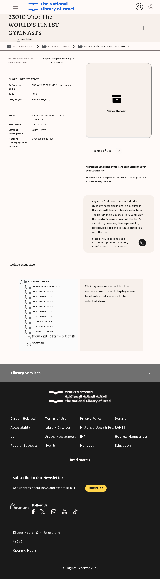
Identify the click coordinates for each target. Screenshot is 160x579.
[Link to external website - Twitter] (43, 511)
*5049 (17, 541)
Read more (79, 459)
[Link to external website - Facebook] (33, 511)
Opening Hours (25, 550)
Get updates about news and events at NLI (44, 488)
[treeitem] (21, 282)
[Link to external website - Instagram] (53, 511)
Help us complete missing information (57, 60)
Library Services (26, 373)
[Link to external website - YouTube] (64, 511)
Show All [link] (38, 343)
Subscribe (96, 488)
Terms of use (102, 151)
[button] (118, 151)
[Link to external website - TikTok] (75, 511)
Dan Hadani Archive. (23, 46)
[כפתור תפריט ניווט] (15, 6)
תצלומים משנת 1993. (59, 46)
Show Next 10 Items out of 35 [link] (53, 336)
